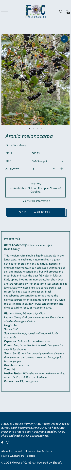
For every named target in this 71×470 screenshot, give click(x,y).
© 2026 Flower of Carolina (18, 462)
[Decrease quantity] (54, 168)
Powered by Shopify (49, 462)
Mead (18, 451)
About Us (7, 451)
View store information (36, 200)
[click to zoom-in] (64, 39)
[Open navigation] (5, 11)
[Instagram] (7, 442)
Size (8, 161)
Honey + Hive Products (38, 451)
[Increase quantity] (62, 168)
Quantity (12, 169)
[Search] (61, 11)
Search (31, 455)
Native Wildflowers (12, 455)
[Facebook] (2, 442)
